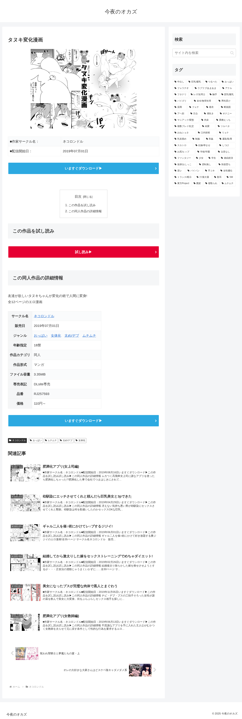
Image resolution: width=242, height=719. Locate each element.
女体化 (56, 335)
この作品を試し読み (82, 205)
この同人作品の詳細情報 (85, 211)
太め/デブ (71, 335)
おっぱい (40, 335)
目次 (78, 196)
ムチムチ (89, 335)
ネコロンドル (44, 316)
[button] (232, 53)
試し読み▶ (83, 252)
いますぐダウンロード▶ (83, 168)
